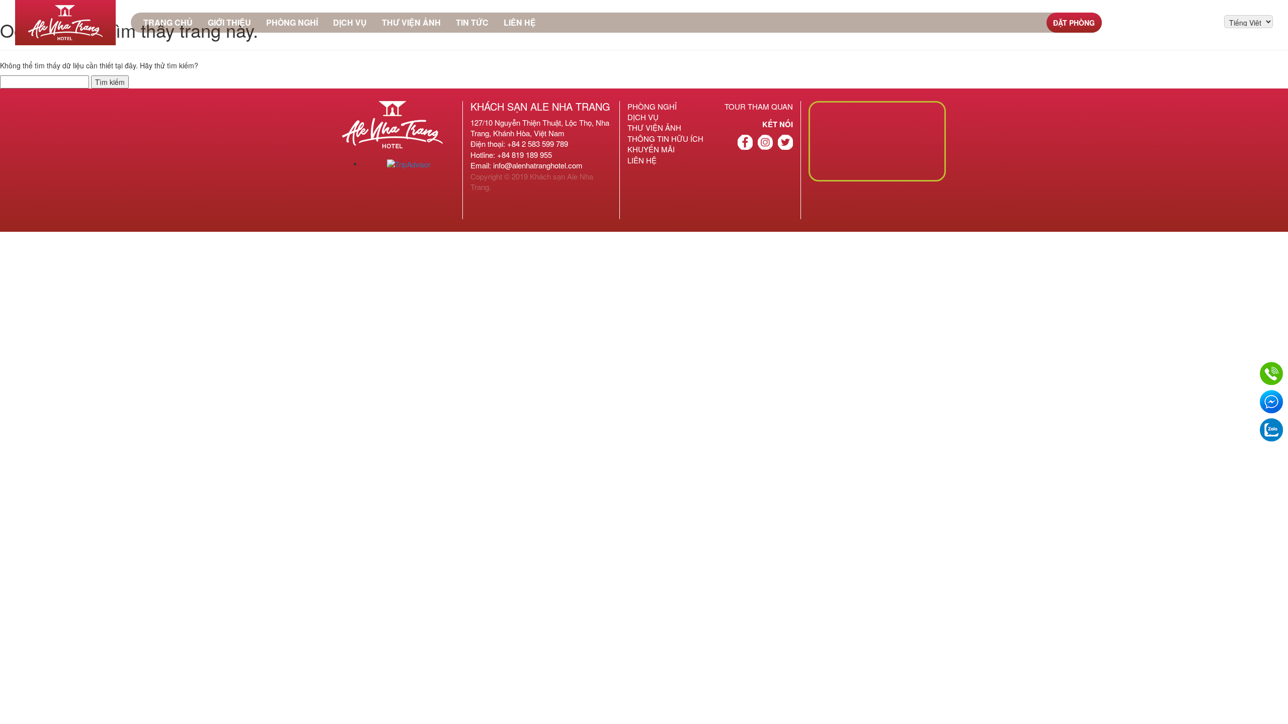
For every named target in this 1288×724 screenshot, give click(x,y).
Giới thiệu (229, 22)
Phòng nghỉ (292, 22)
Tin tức (472, 22)
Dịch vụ (350, 22)
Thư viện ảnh (411, 22)
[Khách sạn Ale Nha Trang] (65, 22)
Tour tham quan (759, 106)
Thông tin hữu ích (665, 138)
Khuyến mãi (651, 149)
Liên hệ (520, 22)
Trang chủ (168, 22)
